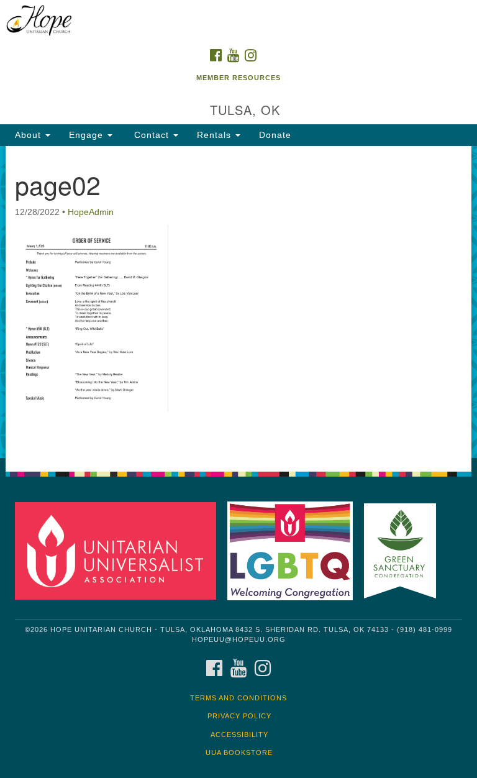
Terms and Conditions (238, 698)
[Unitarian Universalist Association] (120, 550)
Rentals (215, 135)
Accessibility (239, 734)
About (29, 135)
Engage (87, 135)
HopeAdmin (91, 212)
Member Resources (238, 77)
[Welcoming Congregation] (294, 550)
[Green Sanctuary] (404, 550)
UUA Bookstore (239, 752)
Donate (275, 135)
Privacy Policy (239, 716)
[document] (238, 302)
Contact (151, 135)
